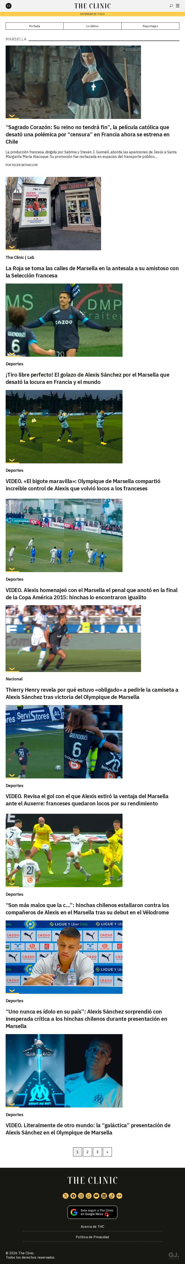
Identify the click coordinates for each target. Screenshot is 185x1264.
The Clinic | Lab (20, 257)
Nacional (14, 678)
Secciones (177, 5)
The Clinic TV (96, 1196)
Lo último (92, 26)
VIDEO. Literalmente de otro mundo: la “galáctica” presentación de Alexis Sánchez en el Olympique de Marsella (88, 1129)
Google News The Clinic (119, 1196)
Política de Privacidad (92, 1237)
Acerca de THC (92, 1226)
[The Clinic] (12, 6)
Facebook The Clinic (73, 1196)
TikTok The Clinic (112, 1196)
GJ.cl (173, 1256)
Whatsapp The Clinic (89, 1196)
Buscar (171, 5)
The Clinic (26, 1253)
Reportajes (150, 26)
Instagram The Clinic (81, 1196)
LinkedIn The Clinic (104, 1196)
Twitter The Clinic (66, 1196)
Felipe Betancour (25, 165)
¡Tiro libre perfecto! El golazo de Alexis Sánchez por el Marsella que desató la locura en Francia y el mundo (87, 378)
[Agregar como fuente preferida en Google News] (93, 1212)
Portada (34, 26)
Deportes (14, 363)
